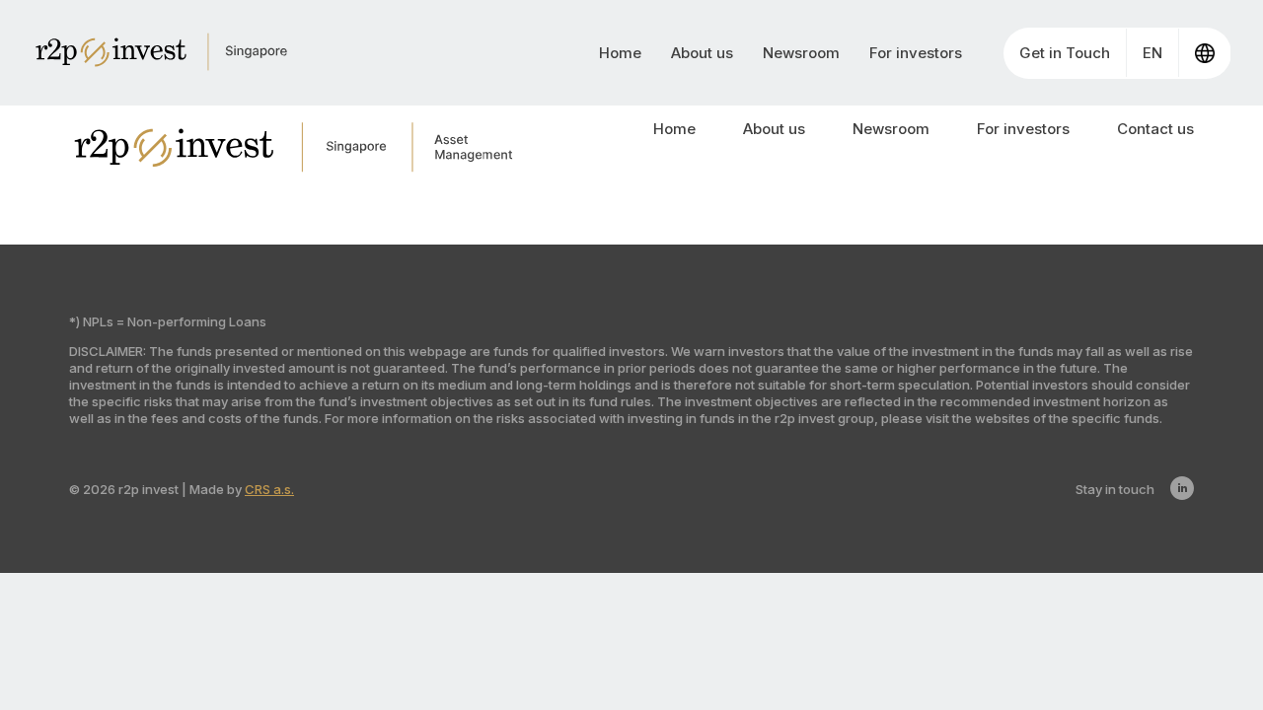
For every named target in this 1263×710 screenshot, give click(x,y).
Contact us (1155, 128)
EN (1152, 52)
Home (620, 52)
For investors (915, 52)
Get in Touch (1064, 52)
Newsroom (801, 52)
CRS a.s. (269, 489)
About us (702, 52)
